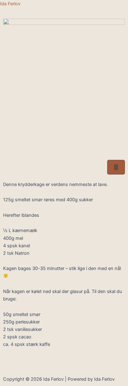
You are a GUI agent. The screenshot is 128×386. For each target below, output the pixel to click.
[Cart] (116, 167)
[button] (64, 150)
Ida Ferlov (10, 4)
